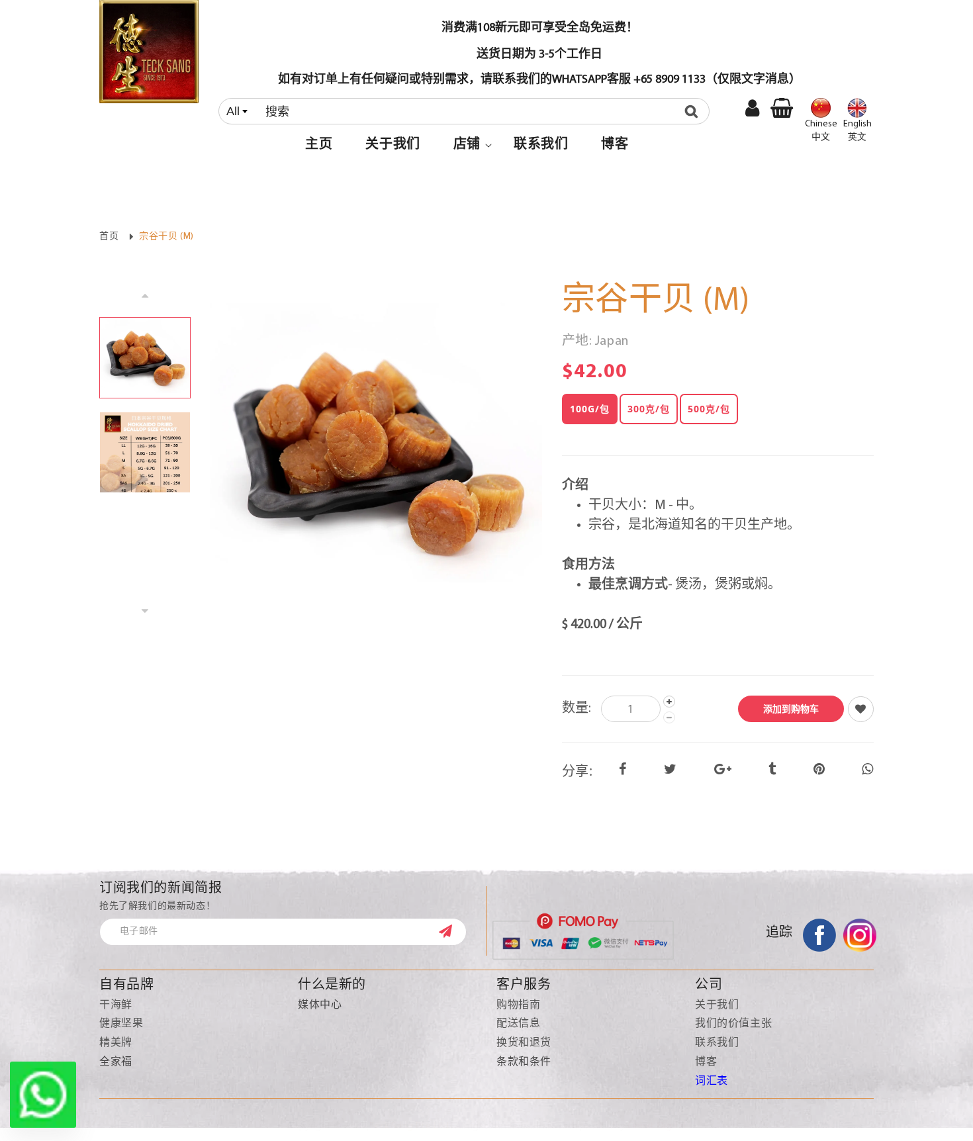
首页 (108, 237)
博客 (706, 1062)
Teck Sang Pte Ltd (409, 1126)
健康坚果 (121, 1024)
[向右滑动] (145, 611)
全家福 (115, 1062)
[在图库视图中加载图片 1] (145, 357)
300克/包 (648, 408)
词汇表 (711, 1081)
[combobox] (464, 111)
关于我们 (717, 1005)
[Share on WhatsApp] (868, 770)
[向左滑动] (145, 294)
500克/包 (709, 408)
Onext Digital (656, 1126)
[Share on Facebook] (623, 770)
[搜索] (694, 111)
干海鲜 (115, 1005)
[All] (467, 111)
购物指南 (518, 1005)
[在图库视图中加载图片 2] (145, 452)
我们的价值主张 (733, 1024)
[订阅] (452, 931)
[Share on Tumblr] (772, 770)
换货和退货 (523, 1043)
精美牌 (115, 1043)
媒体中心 (320, 1005)
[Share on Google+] (723, 770)
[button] (467, 144)
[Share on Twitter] (670, 770)
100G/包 (590, 408)
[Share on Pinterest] (819, 770)
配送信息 (518, 1024)
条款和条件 (523, 1062)
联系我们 (717, 1043)
